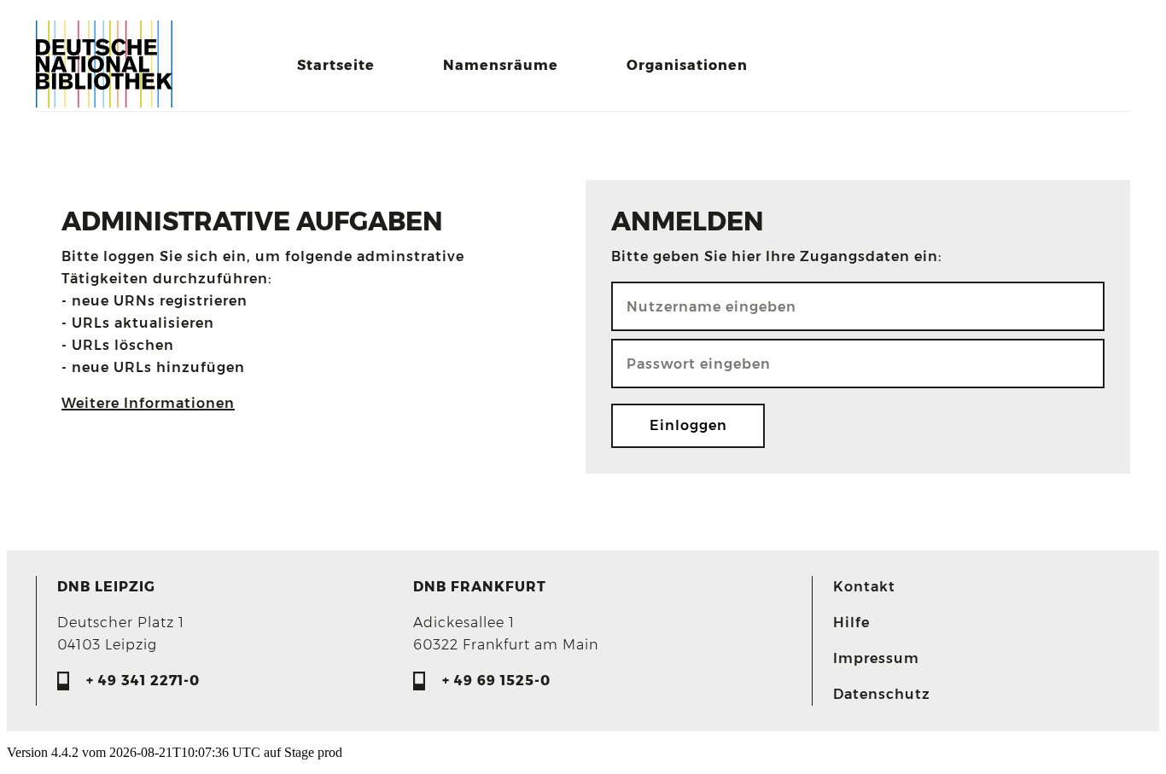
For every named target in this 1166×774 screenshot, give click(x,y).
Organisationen (687, 65)
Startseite (336, 65)
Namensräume (500, 65)
